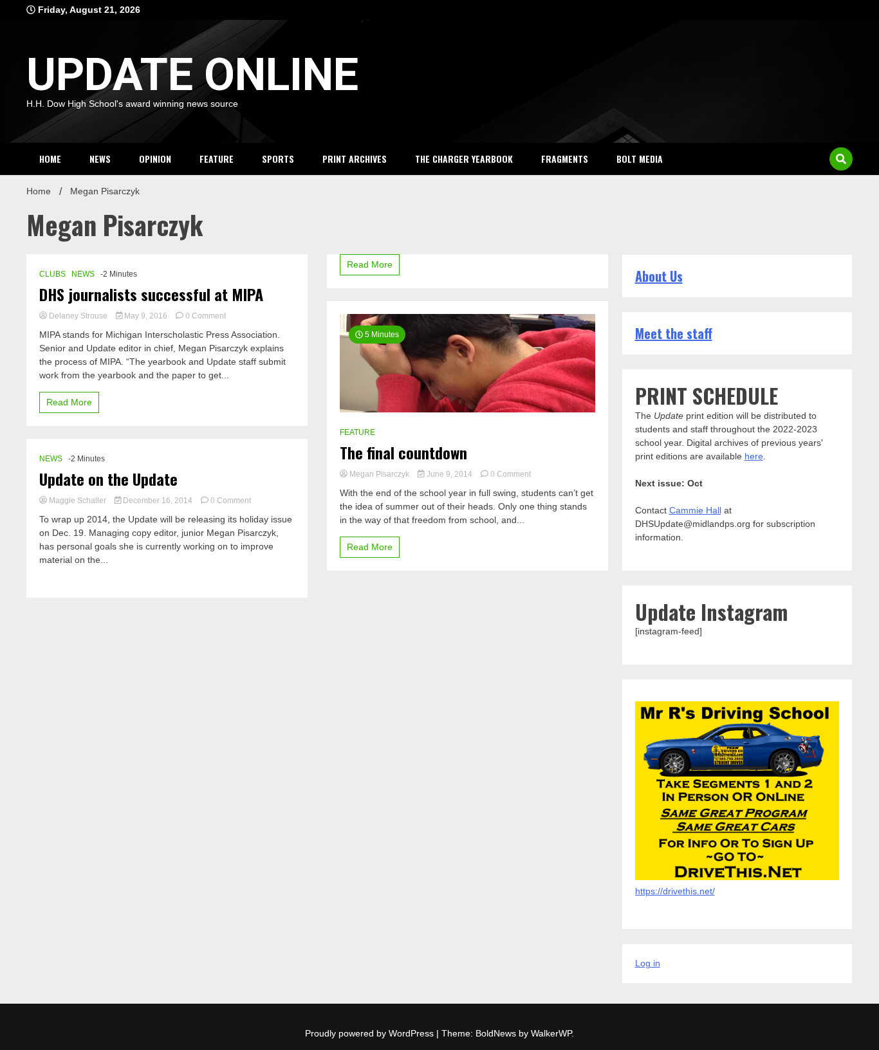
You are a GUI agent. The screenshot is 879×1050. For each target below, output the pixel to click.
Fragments (564, 158)
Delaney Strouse (78, 315)
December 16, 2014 (157, 500)
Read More (69, 402)
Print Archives (354, 158)
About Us (659, 276)
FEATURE (216, 158)
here (754, 456)
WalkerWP (551, 1033)
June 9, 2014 (449, 474)
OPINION (155, 158)
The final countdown (403, 452)
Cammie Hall (695, 510)
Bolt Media (639, 158)
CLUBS (52, 274)
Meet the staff (673, 333)
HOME (50, 158)
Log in (647, 963)
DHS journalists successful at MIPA (151, 294)
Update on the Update (108, 479)
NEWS (100, 158)
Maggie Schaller (77, 500)
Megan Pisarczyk (379, 474)
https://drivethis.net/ (675, 891)
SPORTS (278, 158)
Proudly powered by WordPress (370, 1033)
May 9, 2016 (145, 315)
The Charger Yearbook (464, 158)
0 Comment (205, 315)
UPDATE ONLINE (192, 74)
